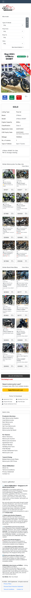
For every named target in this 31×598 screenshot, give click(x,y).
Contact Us (6, 474)
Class (3, 41)
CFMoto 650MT (21, 119)
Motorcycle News (7, 428)
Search (27, 23)
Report (19, 96)
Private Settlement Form (10, 404)
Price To (4, 35)
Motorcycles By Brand (9, 430)
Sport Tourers (20, 144)
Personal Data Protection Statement (13, 586)
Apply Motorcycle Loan (15, 390)
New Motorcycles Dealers (10, 418)
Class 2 (18, 125)
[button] (17, 47)
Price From (5, 28)
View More (25, 166)
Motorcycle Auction (8, 438)
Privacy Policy (7, 583)
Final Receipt (21, 401)
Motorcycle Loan (7, 452)
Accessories (6, 424)
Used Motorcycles (8, 420)
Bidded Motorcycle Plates (10, 459)
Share (5, 98)
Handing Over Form (22, 399)
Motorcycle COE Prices (9, 461)
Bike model (5, 16)
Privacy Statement (8, 472)
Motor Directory (7, 436)
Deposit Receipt (7, 401)
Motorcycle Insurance (9, 440)
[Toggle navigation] (3, 1)
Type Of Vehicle (6, 22)
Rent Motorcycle (7, 422)
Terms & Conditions (8, 470)
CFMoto (18, 115)
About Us (5, 468)
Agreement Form (7, 399)
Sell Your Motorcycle (8, 426)
